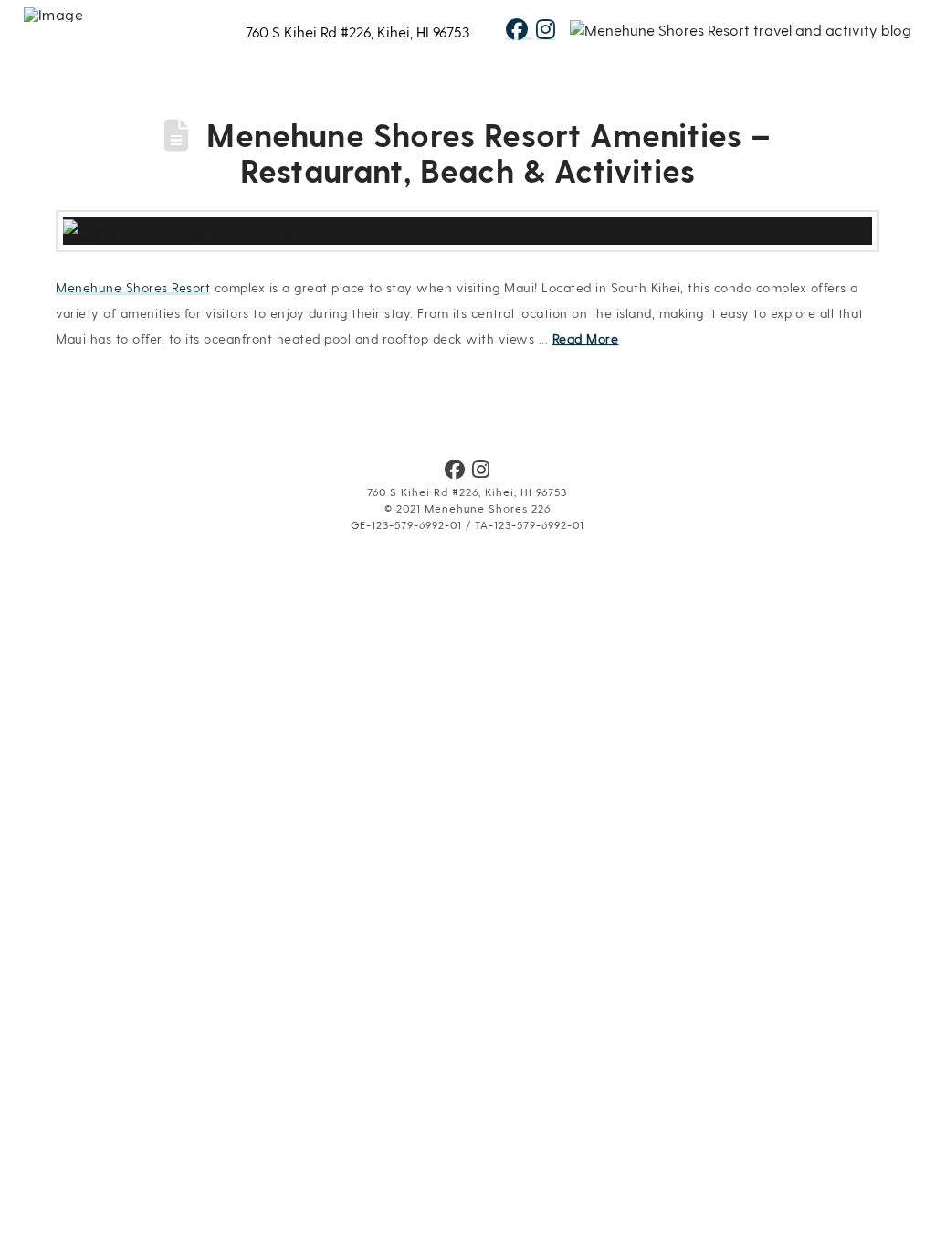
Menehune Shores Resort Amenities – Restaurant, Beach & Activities (488, 152)
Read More (585, 338)
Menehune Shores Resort (133, 287)
